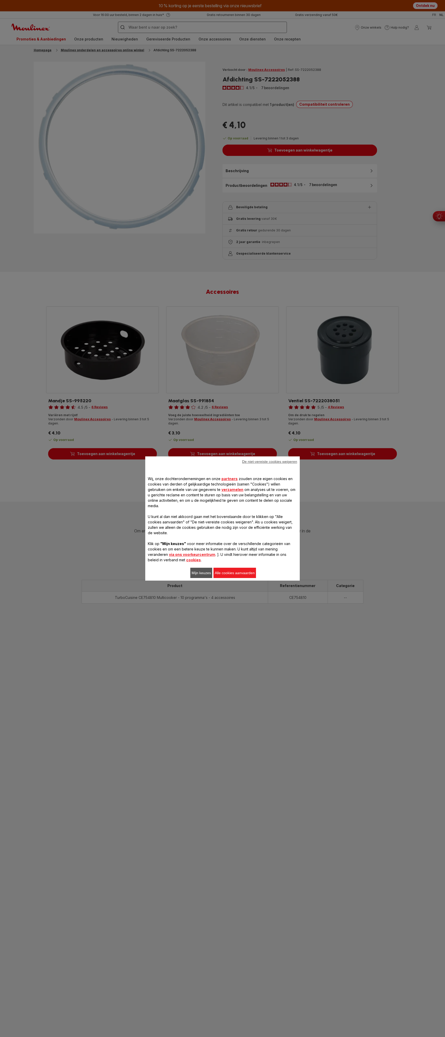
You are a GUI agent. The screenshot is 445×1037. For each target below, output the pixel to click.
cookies (193, 560)
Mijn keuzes (201, 573)
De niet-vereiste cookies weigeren (269, 461)
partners (229, 478)
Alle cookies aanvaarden (235, 573)
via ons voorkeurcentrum (192, 554)
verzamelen (232, 489)
